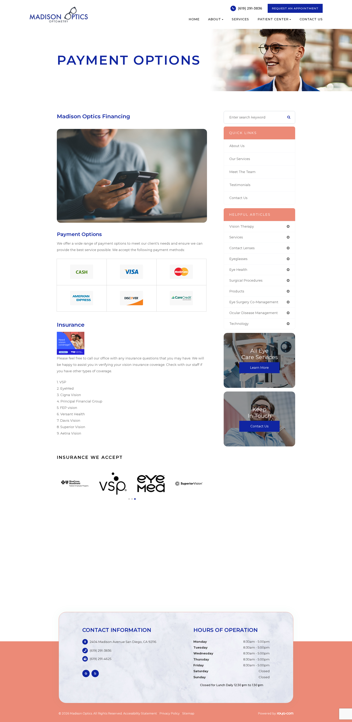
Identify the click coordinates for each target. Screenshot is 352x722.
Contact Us (311, 19)
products (236, 291)
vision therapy (241, 226)
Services (240, 19)
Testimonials (239, 185)
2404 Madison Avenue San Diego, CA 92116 (123, 642)
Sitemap (188, 713)
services (236, 237)
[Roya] (285, 713)
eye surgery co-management (253, 302)
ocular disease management (253, 313)
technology (239, 324)
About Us (237, 146)
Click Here (181, 298)
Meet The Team (242, 172)
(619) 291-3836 (250, 8)
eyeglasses (238, 259)
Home (194, 19)
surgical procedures (246, 281)
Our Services (239, 159)
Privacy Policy (170, 713)
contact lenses (242, 248)
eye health (238, 270)
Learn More (259, 368)
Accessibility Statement (140, 713)
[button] (129, 499)
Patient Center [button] (273, 19)
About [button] (214, 19)
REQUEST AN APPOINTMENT (295, 8)
